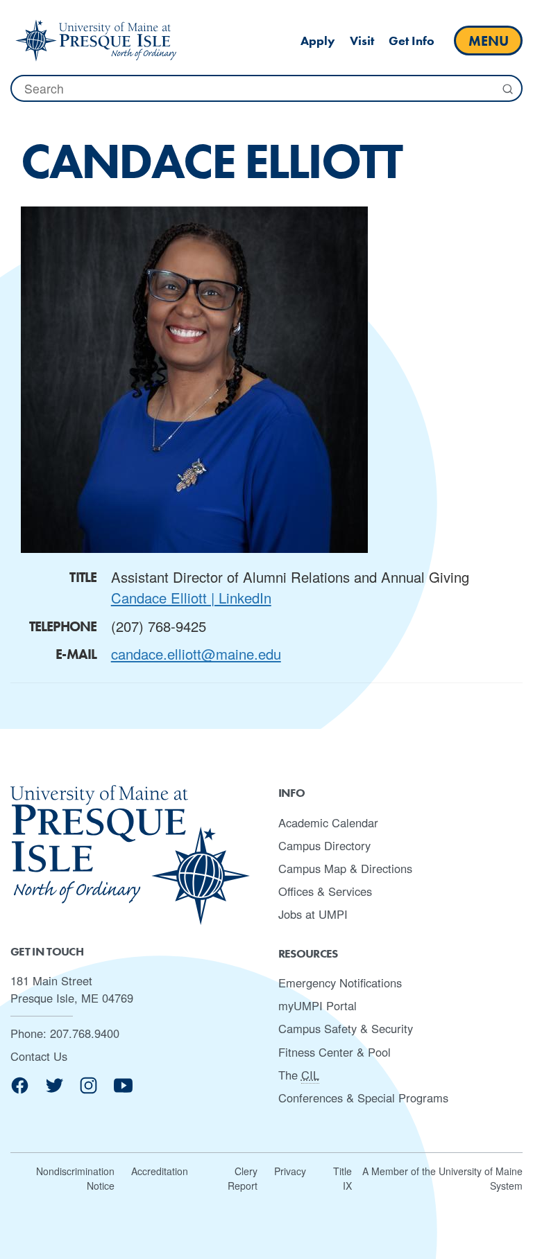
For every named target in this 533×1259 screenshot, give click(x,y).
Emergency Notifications (340, 982)
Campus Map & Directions (345, 868)
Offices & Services (325, 891)
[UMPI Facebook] (19, 1090)
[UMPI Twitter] (54, 1090)
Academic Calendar (328, 822)
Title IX (342, 1178)
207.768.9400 (84, 1033)
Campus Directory (324, 845)
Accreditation (159, 1171)
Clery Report (242, 1178)
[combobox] (266, 88)
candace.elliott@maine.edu (196, 654)
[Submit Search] (507, 89)
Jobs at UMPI (313, 914)
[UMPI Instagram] (88, 1090)
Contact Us (38, 1056)
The (298, 1074)
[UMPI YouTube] (123, 1090)
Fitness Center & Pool (334, 1052)
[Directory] (95, 40)
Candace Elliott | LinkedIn (191, 598)
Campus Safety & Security (345, 1028)
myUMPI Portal (317, 1005)
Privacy (290, 1171)
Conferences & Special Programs (363, 1097)
